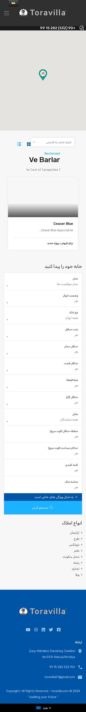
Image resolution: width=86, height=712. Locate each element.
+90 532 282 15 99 (62, 667)
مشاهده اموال (43, 209)
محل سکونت (71, 556)
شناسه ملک (71, 481)
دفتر (76, 550)
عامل (75, 414)
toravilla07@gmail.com (59, 677)
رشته (76, 562)
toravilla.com (60, 691)
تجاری (75, 568)
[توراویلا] (43, 21)
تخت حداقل (71, 329)
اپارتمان (74, 532)
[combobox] (53, 142)
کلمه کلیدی (71, 464)
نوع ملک (73, 312)
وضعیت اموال (70, 295)
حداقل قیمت (71, 363)
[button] (47, 80)
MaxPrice (72, 380)
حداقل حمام (71, 346)
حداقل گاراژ (72, 397)
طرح (76, 538)
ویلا (77, 574)
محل (75, 278)
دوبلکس (74, 544)
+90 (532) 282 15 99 (57, 28)
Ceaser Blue (63, 224)
